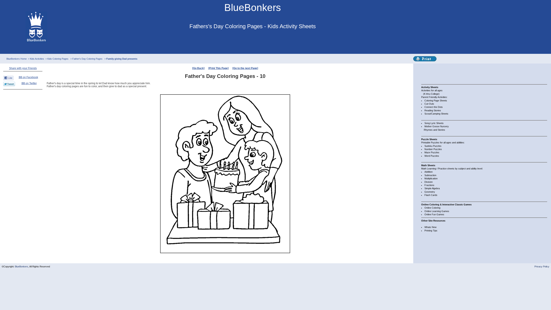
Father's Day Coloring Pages (87, 58)
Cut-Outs (429, 103)
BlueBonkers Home (16, 58)
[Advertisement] (438, 73)
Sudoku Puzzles (432, 146)
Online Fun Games (434, 214)
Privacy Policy (541, 266)
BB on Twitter (29, 83)
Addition (428, 171)
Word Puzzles (431, 156)
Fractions (429, 185)
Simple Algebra (432, 188)
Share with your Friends (23, 68)
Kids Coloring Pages (58, 58)
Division (428, 182)
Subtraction (430, 175)
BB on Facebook (28, 77)
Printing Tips (430, 230)
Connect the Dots (433, 107)
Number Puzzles (433, 149)
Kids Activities (37, 58)
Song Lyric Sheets (434, 123)
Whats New (430, 227)
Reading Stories (432, 110)
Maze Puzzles (431, 152)
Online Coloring (432, 207)
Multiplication (431, 178)
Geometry (429, 192)
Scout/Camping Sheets (436, 113)
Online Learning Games (436, 211)
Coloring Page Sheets (435, 100)
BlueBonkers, (22, 266)
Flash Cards (430, 195)
